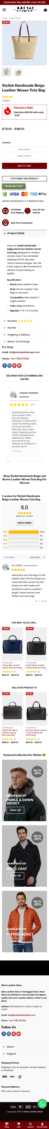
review (5, 100)
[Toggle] (4, 233)
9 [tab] (41, 461)
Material (6, 143)
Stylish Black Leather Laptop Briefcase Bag (36, 666)
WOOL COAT (17, 869)
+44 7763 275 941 (19, 358)
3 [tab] (16, 461)
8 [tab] (37, 461)
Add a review (24, 522)
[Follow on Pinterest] (14, 365)
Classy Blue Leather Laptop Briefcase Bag (12, 666)
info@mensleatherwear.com (24, 352)
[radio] (24, 149)
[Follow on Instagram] (9, 365)
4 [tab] (20, 461)
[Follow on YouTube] (19, 365)
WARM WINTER (16, 795)
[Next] (46, 720)
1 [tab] (8, 461)
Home (4, 18)
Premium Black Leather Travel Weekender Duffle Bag (36, 732)
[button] (4, 10)
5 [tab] (24, 461)
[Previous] (2, 720)
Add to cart (24, 165)
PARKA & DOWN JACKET (20, 801)
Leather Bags (15, 18)
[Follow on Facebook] (4, 365)
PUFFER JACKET (20, 934)
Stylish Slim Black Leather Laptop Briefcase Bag (9, 732)
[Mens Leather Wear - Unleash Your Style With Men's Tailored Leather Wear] (25, 9)
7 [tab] (33, 461)
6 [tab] (28, 461)
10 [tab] (24, 465)
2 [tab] (12, 461)
